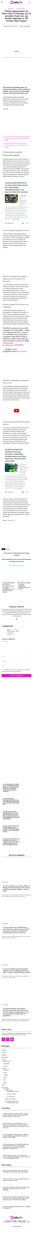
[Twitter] (7, 1039)
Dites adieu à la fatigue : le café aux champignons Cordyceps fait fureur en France (24, 586)
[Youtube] (12, 1039)
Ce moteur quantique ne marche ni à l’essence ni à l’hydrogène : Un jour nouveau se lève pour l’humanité (16, 1188)
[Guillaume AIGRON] (16, 600)
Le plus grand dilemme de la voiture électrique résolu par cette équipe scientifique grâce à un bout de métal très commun (8, 587)
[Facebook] (3, 1039)
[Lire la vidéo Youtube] (16, 410)
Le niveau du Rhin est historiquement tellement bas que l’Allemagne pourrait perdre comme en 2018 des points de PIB (11, 801)
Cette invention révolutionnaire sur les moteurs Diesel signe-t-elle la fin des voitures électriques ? (16, 1171)
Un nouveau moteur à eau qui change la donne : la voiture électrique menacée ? (16, 1179)
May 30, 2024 (22, 351)
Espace (8, 549)
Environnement (21, 8)
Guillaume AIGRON (13, 26)
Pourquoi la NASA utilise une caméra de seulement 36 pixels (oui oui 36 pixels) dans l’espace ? (16, 145)
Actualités (11, 8)
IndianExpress (11, 520)
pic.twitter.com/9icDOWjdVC (13, 345)
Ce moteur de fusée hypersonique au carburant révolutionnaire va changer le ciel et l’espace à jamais (16, 138)
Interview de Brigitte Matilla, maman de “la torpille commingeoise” (16, 1207)
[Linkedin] (16, 618)
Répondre (9, 634)
